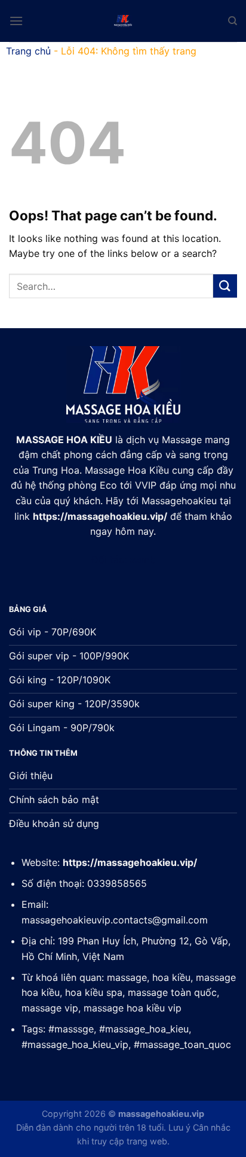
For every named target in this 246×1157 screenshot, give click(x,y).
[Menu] (16, 20)
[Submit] (225, 286)
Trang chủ (28, 51)
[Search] (232, 21)
